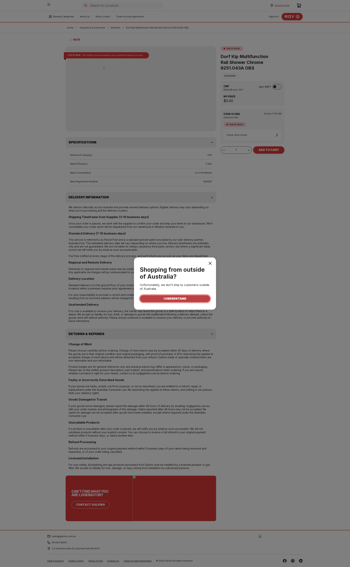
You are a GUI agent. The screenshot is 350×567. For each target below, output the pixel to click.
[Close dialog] (210, 263)
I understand (175, 298)
